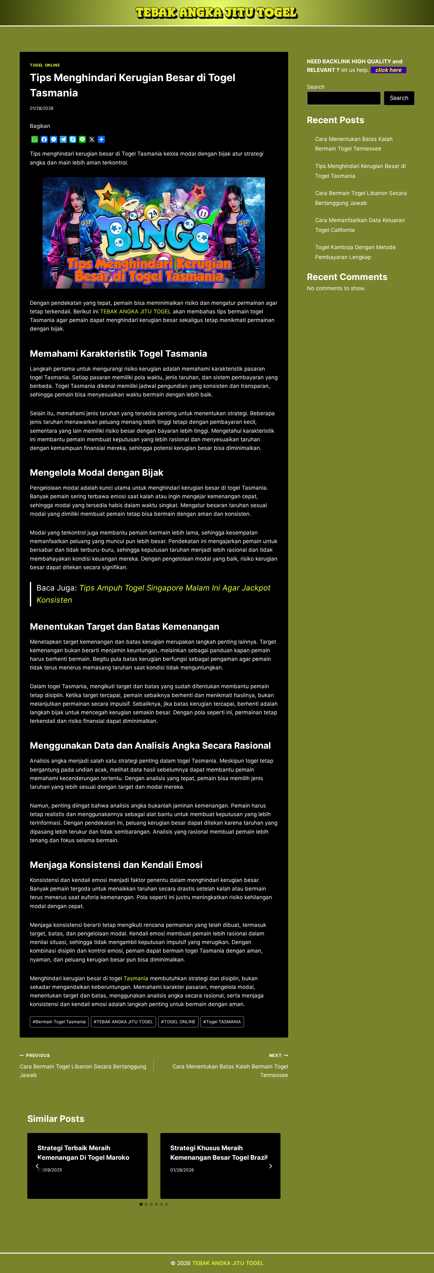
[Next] (270, 1166)
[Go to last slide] (37, 1166)
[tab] (141, 1204)
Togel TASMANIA (222, 1021)
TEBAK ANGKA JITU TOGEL (123, 1021)
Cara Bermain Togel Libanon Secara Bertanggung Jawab (83, 1065)
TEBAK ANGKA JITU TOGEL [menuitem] (135, 311)
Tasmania (136, 978)
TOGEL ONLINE (45, 65)
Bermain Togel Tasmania (59, 1021)
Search (316, 87)
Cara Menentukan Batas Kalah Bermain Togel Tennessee (230, 1065)
